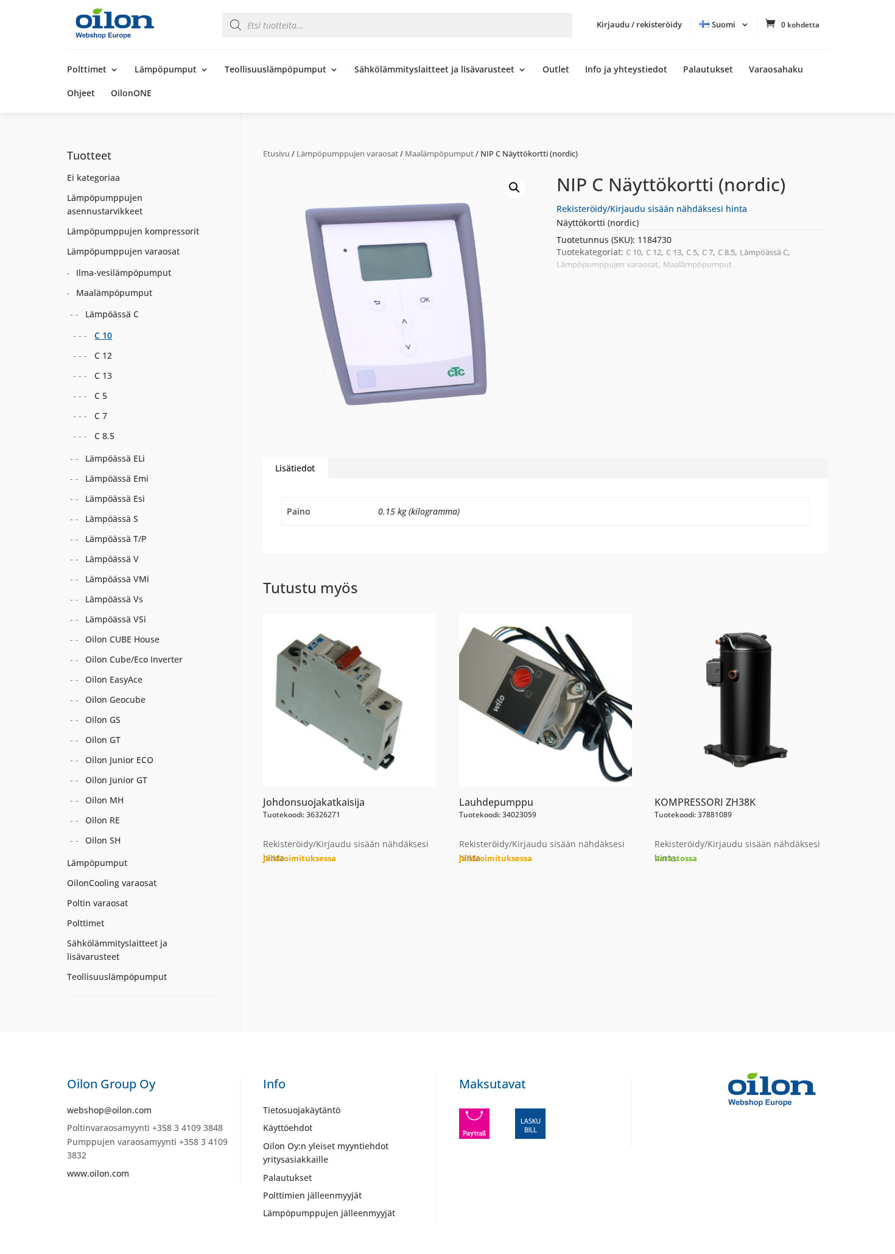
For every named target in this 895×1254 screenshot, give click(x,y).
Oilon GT (103, 739)
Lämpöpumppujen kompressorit (133, 231)
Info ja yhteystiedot (626, 70)
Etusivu (276, 153)
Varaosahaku (776, 70)
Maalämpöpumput (439, 153)
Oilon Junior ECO (119, 760)
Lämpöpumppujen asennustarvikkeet (104, 204)
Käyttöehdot (287, 1127)
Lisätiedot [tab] (295, 468)
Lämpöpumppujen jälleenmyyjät (329, 1213)
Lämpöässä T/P (116, 538)
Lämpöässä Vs (114, 599)
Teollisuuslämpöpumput (275, 70)
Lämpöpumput (166, 70)
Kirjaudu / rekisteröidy (639, 24)
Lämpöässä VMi (117, 579)
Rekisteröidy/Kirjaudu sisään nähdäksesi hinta (651, 208)
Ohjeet (81, 94)
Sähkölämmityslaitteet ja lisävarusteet (434, 70)
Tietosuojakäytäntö (301, 1110)
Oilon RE (102, 820)
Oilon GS (103, 719)
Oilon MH (104, 800)
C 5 (691, 252)
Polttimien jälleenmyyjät (312, 1195)
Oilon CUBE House (122, 639)
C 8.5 (726, 252)
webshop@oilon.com (109, 1110)
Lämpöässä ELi (115, 458)
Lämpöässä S (111, 518)
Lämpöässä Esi (115, 498)
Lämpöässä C (764, 252)
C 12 (653, 252)
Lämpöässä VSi (115, 619)
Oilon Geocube (115, 699)
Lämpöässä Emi (117, 478)
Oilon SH (103, 840)
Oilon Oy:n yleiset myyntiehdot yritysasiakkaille (325, 1152)
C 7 (707, 252)
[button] (514, 188)
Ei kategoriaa (93, 177)
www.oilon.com (98, 1173)
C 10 (633, 252)
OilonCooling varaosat (111, 883)
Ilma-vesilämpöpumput (123, 272)
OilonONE (131, 94)
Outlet (555, 70)
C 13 (673, 252)
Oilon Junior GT (116, 780)
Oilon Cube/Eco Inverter (134, 659)
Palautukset (708, 70)
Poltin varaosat (97, 903)
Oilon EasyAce (113, 679)
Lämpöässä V (112, 559)
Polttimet (87, 70)
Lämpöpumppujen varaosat (347, 153)
